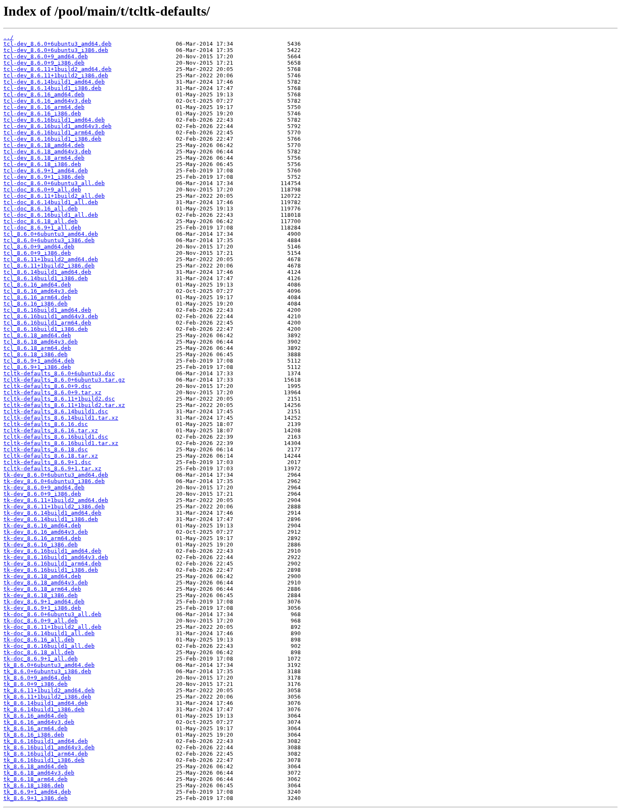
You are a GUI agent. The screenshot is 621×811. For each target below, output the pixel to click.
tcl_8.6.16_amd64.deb (37, 284)
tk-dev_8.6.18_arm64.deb (42, 589)
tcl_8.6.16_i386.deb (35, 303)
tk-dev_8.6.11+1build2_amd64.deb (55, 500)
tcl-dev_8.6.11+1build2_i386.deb (55, 75)
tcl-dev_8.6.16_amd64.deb (43, 94)
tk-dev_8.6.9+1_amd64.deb (43, 601)
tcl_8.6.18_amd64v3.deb (40, 342)
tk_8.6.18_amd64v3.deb (38, 773)
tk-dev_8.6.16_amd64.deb (42, 525)
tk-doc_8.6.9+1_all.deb (40, 658)
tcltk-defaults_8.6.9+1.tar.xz (52, 468)
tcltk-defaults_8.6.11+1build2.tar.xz (64, 405)
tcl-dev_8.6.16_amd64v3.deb (47, 101)
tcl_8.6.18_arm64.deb (37, 348)
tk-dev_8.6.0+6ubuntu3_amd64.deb (55, 475)
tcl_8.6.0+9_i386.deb (37, 253)
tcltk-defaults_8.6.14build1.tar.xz (60, 418)
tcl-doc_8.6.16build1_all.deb (50, 215)
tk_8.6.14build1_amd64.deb (45, 703)
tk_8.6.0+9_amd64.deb (37, 677)
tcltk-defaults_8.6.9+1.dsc (47, 462)
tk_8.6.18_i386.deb (33, 785)
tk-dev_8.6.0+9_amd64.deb (43, 487)
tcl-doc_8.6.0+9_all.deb (42, 189)
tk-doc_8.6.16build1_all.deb (49, 646)
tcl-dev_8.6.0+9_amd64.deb (45, 56)
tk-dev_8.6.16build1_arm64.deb (52, 563)
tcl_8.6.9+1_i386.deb (37, 367)
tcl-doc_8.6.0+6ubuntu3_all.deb (54, 183)
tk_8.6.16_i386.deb (33, 735)
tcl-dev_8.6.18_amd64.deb (43, 145)
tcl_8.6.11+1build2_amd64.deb (50, 259)
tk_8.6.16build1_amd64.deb (45, 741)
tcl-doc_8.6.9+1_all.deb (42, 227)
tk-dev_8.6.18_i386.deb (40, 595)
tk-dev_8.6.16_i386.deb (40, 544)
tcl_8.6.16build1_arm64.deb (47, 322)
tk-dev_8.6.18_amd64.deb (42, 576)
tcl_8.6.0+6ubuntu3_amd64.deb (50, 234)
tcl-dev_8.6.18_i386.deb (42, 164)
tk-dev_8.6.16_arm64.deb (42, 538)
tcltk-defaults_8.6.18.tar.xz (50, 456)
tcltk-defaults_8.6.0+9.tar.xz (52, 392)
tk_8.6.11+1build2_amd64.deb (49, 690)
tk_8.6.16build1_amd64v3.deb (49, 747)
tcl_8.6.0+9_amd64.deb (38, 246)
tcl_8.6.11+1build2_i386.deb (49, 265)
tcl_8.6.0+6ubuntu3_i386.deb (49, 240)
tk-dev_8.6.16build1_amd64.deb (52, 551)
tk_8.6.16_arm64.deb (35, 728)
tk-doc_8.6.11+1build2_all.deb (52, 627)
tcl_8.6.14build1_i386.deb (45, 278)
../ (8, 37)
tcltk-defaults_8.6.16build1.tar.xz (60, 443)
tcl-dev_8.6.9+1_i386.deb (43, 177)
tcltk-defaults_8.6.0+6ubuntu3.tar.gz (64, 380)
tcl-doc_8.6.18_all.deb (40, 221)
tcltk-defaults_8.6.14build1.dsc (55, 411)
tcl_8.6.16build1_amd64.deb (47, 310)
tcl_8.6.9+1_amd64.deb (38, 361)
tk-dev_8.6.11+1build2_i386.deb (54, 506)
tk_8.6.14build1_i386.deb (43, 709)
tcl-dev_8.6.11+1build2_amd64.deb (57, 69)
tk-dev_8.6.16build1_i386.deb (50, 570)
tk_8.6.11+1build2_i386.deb (47, 697)
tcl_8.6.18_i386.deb (35, 354)
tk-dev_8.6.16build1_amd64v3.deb (55, 557)
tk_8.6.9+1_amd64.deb (37, 792)
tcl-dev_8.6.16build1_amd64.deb (54, 120)
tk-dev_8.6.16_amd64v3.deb (45, 532)
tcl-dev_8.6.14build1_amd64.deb (54, 82)
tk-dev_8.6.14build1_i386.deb (50, 519)
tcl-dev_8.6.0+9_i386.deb (43, 63)
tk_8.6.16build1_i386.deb (43, 760)
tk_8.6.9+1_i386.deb (35, 798)
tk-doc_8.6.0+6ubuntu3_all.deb (52, 614)
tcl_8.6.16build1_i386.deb (45, 329)
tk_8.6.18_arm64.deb (35, 779)
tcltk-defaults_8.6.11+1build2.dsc (59, 399)
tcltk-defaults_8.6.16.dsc (45, 424)
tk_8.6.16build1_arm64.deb (45, 754)
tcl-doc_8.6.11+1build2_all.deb (54, 196)
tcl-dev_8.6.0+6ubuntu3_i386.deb (55, 50)
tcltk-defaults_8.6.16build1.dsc (55, 437)
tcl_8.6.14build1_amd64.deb (47, 272)
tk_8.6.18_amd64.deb (35, 766)
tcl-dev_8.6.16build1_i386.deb (52, 139)
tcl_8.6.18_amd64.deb (37, 335)
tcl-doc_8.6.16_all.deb (40, 208)
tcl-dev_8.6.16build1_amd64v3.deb (57, 126)
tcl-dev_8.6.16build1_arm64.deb (54, 132)
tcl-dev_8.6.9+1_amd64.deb (45, 170)
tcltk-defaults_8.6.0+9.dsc (47, 386)
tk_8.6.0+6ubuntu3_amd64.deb (49, 665)
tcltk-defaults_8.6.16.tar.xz (50, 430)
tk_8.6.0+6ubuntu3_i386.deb (47, 671)
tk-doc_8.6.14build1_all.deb (49, 633)
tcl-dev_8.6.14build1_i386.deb (52, 88)
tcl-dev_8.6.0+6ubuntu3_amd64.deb (57, 44)
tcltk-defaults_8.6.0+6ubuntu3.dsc (59, 373)
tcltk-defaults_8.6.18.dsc (45, 449)
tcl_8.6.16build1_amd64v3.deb (50, 316)
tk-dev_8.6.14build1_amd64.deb (52, 513)
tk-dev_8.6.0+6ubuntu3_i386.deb (54, 481)
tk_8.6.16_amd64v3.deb (38, 722)
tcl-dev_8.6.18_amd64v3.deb (47, 151)
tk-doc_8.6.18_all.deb (38, 652)
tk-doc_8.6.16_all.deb (38, 639)
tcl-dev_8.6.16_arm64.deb (43, 107)
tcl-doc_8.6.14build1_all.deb (50, 202)
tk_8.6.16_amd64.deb (35, 716)
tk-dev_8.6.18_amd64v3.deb (45, 582)
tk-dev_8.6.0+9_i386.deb (42, 494)
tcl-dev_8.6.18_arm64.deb (43, 158)
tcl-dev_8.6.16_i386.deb (42, 113)
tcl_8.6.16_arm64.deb (37, 297)
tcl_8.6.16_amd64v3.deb (40, 291)
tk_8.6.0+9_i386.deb (35, 684)
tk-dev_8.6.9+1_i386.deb (42, 608)
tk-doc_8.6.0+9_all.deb (40, 620)
